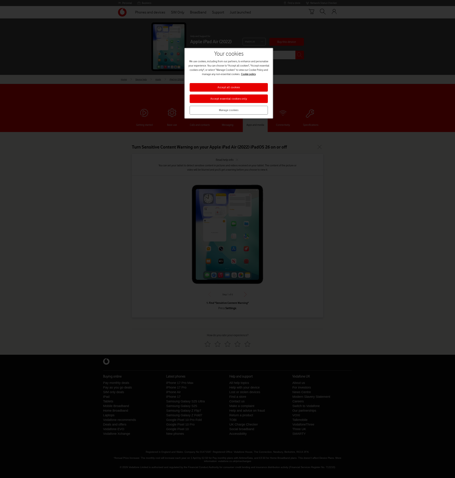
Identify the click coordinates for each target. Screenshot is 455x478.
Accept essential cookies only (228, 98)
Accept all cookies (229, 87)
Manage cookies (229, 110)
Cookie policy (248, 74)
